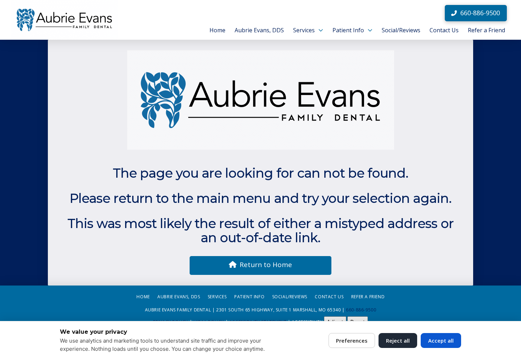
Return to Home (266, 264)
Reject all (398, 340)
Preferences (352, 340)
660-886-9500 (361, 310)
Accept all (441, 340)
